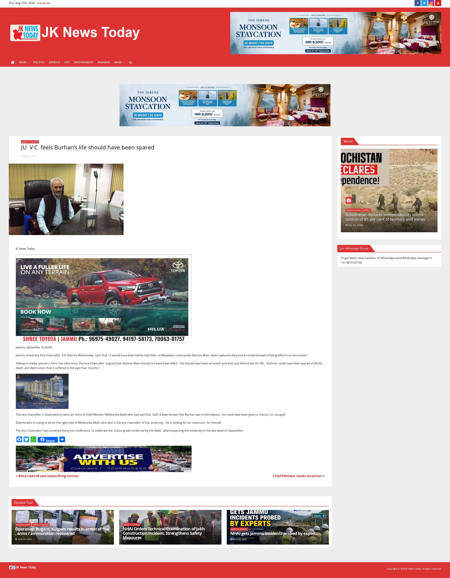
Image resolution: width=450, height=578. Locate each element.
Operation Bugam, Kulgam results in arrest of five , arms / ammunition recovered (62, 531)
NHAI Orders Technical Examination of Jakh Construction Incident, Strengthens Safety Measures (164, 533)
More (118, 62)
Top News (388, 214)
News (23, 62)
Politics (39, 62)
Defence (54, 62)
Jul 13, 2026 (393, 225)
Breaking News (23, 524)
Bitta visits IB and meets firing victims (48, 475)
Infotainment (84, 62)
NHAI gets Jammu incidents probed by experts (274, 533)
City (67, 62)
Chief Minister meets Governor (298, 475)
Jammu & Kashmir (30, 142)
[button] (130, 62)
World (399, 214)
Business (104, 62)
